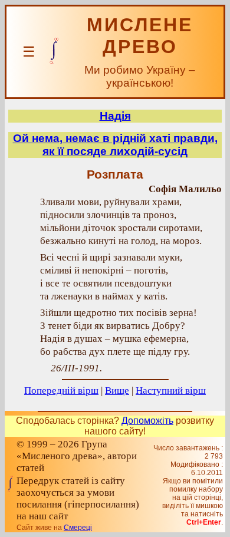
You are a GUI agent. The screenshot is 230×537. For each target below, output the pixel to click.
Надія (115, 116)
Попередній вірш (61, 390)
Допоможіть (147, 421)
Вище (117, 390)
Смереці (78, 527)
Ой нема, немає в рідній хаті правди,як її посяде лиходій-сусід (115, 144)
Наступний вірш (171, 390)
